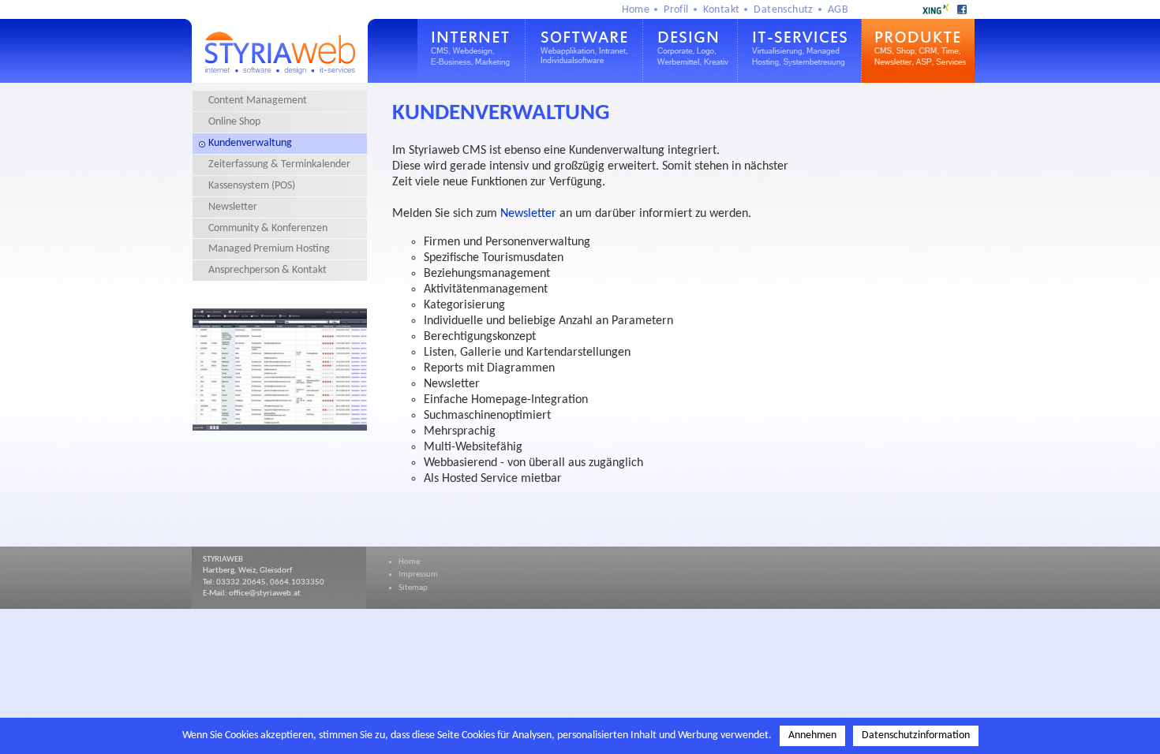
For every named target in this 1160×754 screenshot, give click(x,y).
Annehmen (812, 735)
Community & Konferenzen (267, 228)
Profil (676, 10)
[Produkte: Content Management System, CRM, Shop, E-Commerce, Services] (918, 79)
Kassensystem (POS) (251, 186)
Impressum (418, 574)
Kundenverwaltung (250, 143)
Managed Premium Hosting (269, 249)
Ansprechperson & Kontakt (267, 270)
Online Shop (234, 122)
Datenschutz (783, 10)
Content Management (257, 100)
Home (636, 10)
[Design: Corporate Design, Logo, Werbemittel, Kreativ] (690, 79)
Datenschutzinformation (916, 735)
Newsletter (232, 207)
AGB (838, 10)
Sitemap (413, 588)
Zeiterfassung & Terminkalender (279, 164)
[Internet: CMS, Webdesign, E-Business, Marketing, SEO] (471, 79)
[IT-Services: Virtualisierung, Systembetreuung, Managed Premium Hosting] (800, 79)
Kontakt (721, 10)
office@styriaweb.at (265, 593)
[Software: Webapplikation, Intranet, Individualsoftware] (584, 79)
